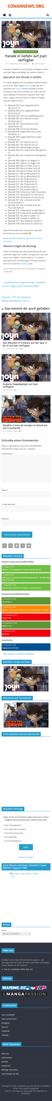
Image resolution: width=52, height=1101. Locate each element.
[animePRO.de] (41, 987)
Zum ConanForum (9, 1019)
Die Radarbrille (11, 837)
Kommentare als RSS (10, 1074)
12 (22, 431)
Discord (5, 1027)
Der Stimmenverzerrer (14, 833)
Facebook (6, 1031)
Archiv (4, 930)
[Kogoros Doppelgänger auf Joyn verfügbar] (26, 355)
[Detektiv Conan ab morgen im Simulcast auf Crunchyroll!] (26, 396)
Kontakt (5, 1061)
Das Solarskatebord (13, 825)
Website (5, 518)
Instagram (6, 1023)
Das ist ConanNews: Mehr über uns (18, 969)
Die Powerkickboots (13, 841)
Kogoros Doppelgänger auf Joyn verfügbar (20, 385)
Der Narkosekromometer (15, 829)
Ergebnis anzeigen (26, 857)
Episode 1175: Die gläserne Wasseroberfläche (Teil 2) (17, 299)
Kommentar (7, 453)
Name (5, 490)
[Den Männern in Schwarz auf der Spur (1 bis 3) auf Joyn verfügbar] (26, 314)
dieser (27, 85)
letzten (19, 88)
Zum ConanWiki (8, 1015)
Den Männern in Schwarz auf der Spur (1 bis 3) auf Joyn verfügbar (25, 344)
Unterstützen (7, 1057)
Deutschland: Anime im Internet (26, 52)
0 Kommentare (39, 64)
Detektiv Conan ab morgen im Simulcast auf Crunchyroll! (25, 427)
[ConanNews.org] (4, 15)
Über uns (5, 1053)
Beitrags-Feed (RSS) (10, 1070)
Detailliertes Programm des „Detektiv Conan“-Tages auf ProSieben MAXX (23, 284)
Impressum (6, 1066)
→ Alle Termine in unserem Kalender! (18, 654)
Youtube (5, 1035)
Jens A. (28, 64)
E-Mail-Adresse (9, 504)
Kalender (24, 263)
